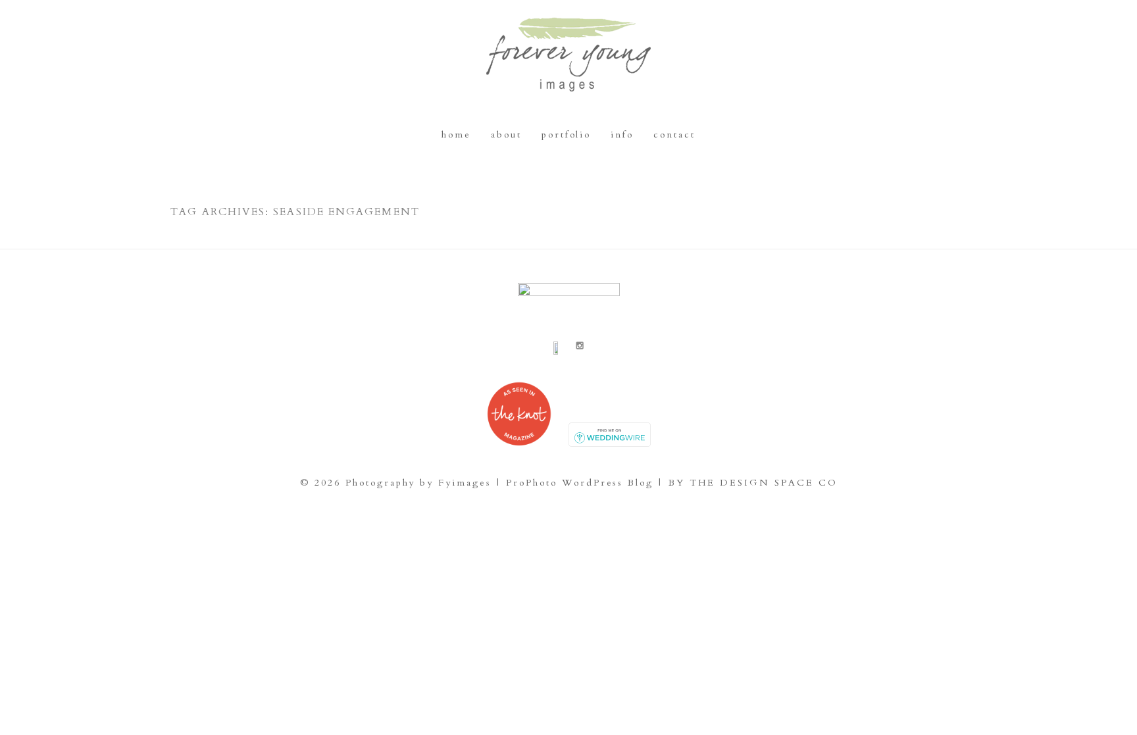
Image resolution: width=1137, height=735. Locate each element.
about (506, 134)
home (456, 134)
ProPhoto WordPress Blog (579, 482)
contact (674, 134)
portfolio (566, 134)
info (622, 134)
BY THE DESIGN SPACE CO (753, 482)
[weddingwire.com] (609, 443)
